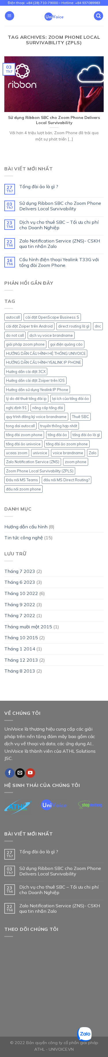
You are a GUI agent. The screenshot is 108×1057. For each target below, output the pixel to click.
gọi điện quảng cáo (66, 344)
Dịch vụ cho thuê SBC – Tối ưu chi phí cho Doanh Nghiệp (58, 225)
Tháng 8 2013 (19, 671)
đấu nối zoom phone (23, 489)
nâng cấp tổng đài (47, 407)
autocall (13, 317)
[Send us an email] (20, 773)
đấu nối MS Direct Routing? (66, 480)
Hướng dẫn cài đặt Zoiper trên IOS (35, 380)
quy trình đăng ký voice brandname (36, 416)
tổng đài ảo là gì (86, 434)
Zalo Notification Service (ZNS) (32, 461)
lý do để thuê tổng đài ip (26, 398)
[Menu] (9, 16)
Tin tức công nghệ (23, 537)
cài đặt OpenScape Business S (52, 317)
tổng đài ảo (57, 434)
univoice (40, 452)
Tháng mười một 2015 (28, 626)
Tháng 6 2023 (19, 582)
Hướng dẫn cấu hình (26, 527)
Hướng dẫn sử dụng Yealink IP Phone (37, 389)
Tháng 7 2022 (19, 615)
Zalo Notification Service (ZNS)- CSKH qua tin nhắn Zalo (59, 243)
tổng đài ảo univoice (23, 444)
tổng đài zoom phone (24, 434)
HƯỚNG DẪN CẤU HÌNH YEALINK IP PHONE (43, 362)
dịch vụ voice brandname (51, 335)
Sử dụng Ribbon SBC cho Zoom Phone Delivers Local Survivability (60, 206)
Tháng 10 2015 (21, 637)
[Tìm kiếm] (98, 16)
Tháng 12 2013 (21, 660)
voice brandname (68, 452)
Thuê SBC (80, 416)
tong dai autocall (20, 425)
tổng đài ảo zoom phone (67, 444)
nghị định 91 (16, 407)
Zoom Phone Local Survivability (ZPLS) (39, 471)
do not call (15, 335)
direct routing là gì (73, 326)
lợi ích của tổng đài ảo (70, 398)
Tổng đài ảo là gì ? (38, 186)
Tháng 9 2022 (19, 604)
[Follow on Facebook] (9, 773)
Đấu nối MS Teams (22, 480)
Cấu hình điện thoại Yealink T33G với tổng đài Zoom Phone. (59, 262)
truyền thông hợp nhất (58, 425)
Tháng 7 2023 (19, 571)
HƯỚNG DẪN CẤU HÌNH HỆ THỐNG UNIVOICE (46, 353)
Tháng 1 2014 (19, 649)
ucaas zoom (16, 452)
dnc (98, 326)
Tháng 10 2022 (21, 593)
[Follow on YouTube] (30, 773)
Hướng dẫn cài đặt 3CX (26, 371)
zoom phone (75, 461)
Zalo (92, 452)
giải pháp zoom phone (25, 344)
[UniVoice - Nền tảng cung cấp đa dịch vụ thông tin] (54, 16)
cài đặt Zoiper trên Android (29, 326)
